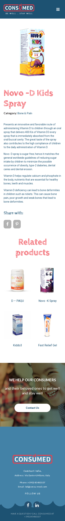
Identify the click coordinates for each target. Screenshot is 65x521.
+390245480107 (36, 482)
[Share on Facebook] (7, 224)
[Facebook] (28, 505)
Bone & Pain (24, 113)
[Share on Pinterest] (17, 224)
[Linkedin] (37, 505)
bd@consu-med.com (36, 486)
